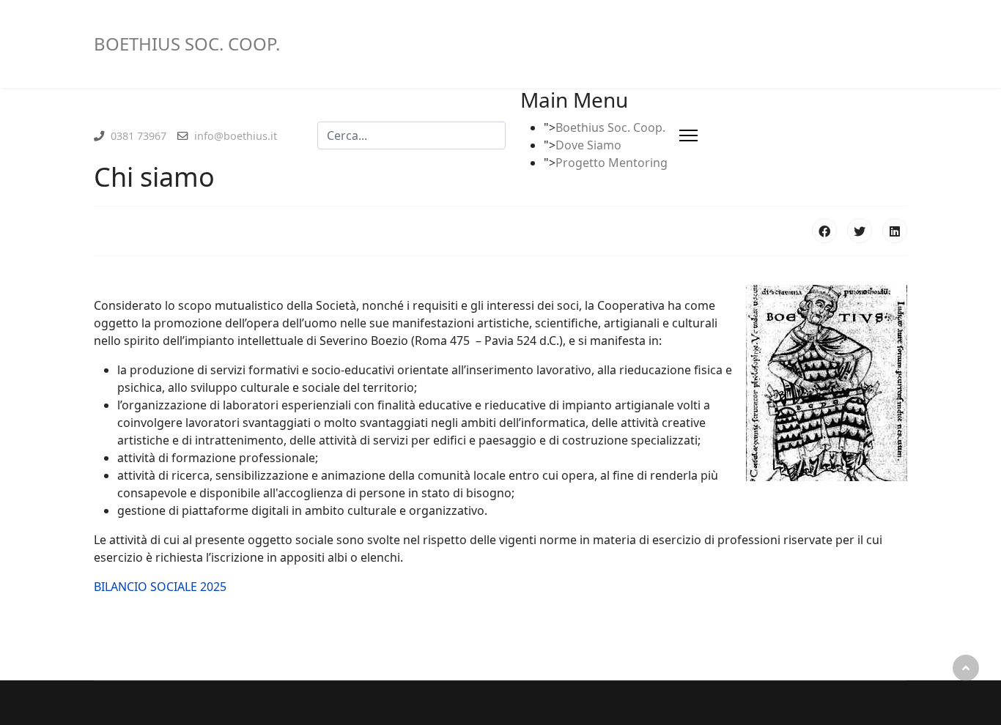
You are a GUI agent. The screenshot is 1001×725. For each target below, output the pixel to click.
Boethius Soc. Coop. (610, 127)
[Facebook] (824, 230)
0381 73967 (138, 136)
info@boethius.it (235, 136)
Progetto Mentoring (611, 163)
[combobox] (411, 135)
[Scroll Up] (966, 668)
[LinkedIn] (894, 230)
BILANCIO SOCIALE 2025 (160, 587)
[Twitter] (859, 230)
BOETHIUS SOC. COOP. (187, 44)
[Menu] (688, 135)
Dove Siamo (588, 145)
